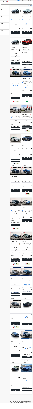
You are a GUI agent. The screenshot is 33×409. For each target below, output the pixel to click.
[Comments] (31, 52)
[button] (20, 11)
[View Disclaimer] (15, 21)
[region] (15, 28)
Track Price (16, 24)
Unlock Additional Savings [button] (15, 31)
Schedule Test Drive (27, 64)
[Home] (12, 2)
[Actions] (19, 16)
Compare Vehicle (12, 67)
